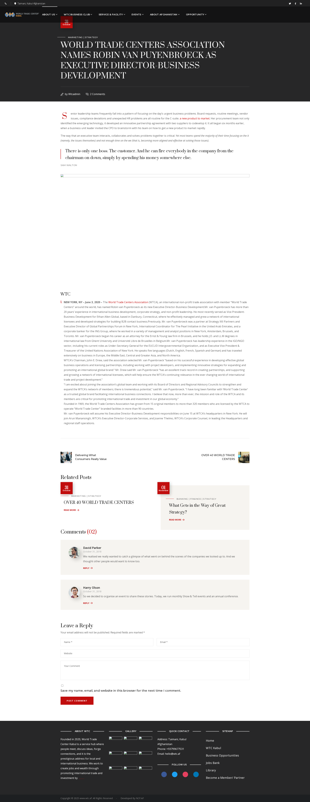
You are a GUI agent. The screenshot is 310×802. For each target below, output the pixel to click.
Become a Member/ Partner (225, 778)
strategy (91, 37)
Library (211, 770)
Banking (182, 499)
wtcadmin (74, 94)
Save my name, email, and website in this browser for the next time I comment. (121, 690)
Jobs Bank (213, 763)
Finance (195, 499)
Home (210, 740)
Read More (70, 510)
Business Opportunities (222, 755)
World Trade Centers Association (128, 302)
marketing (75, 37)
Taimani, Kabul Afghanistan (31, 3)
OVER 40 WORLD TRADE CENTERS (99, 502)
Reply (86, 568)
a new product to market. (195, 118)
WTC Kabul (213, 748)
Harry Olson (91, 588)
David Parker (92, 548)
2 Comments (97, 94)
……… (81, 778)
